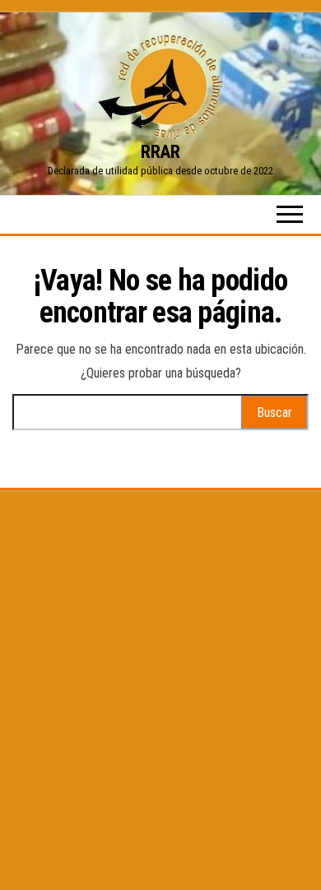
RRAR (160, 151)
